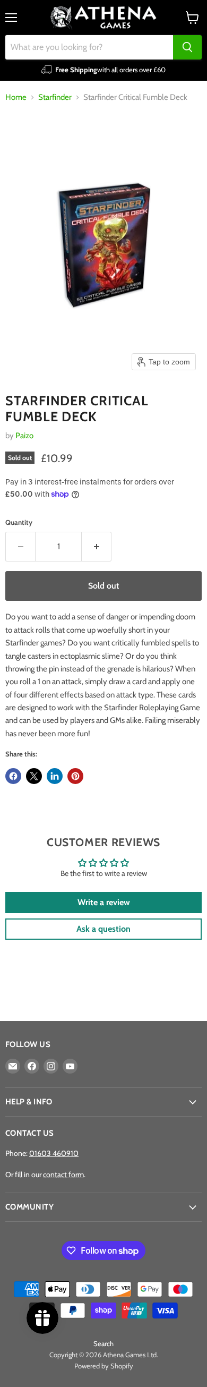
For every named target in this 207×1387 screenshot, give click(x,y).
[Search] (187, 47)
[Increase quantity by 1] (96, 546)
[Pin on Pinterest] (75, 776)
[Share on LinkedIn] (55, 776)
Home (16, 97)
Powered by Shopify (103, 1366)
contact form (63, 1174)
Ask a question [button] (103, 929)
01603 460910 (54, 1153)
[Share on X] (34, 776)
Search (103, 1343)
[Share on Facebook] (13, 776)
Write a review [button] (103, 902)
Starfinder (55, 97)
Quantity (18, 522)
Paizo (24, 435)
